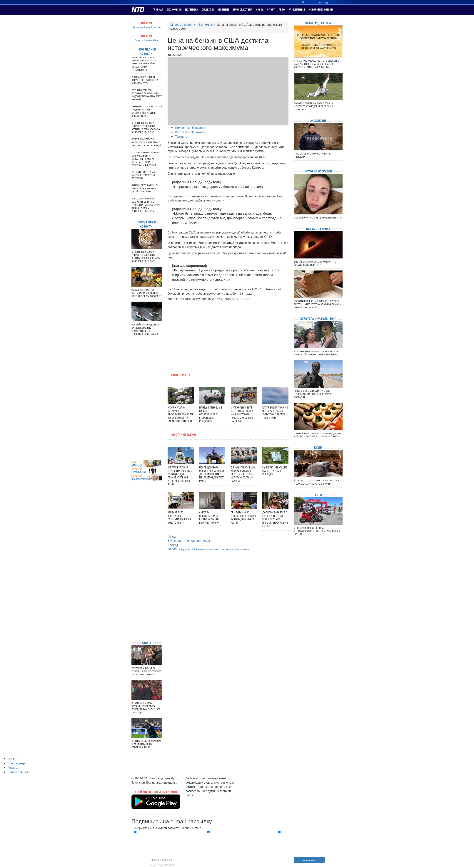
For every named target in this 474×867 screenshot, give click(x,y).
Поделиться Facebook (190, 127)
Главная (158, 9)
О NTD (12, 759)
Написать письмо (198, 799)
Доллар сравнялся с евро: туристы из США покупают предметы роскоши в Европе (275, 519)
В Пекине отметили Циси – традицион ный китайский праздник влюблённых (146, 111)
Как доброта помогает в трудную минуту (317, 217)
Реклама (13, 767)
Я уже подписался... (163, 865)
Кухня (318, 447)
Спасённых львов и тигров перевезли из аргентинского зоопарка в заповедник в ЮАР (145, 128)
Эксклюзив (318, 120)
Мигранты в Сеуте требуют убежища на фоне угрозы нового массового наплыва (242, 414)
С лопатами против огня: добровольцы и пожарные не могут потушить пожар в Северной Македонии (145, 159)
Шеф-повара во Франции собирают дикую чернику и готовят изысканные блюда (317, 435)
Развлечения (296, 9)
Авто (282, 9)
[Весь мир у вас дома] (132, 610)
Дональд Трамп (142, 27)
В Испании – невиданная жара (189, 540)
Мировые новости (182, 24)
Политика (191, 9)
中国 (326, 2)
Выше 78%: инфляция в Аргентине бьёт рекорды (274, 471)
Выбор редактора (318, 23)
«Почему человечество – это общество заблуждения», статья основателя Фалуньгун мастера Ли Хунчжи (316, 63)
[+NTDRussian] (132, 621)
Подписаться (309, 860)
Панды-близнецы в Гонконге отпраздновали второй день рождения (210, 414)
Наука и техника (318, 229)
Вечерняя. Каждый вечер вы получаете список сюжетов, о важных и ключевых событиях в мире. (166, 836)
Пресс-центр (16, 763)
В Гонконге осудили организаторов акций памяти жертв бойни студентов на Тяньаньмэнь (143, 63)
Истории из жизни (321, 9)
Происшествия (242, 9)
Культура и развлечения (318, 318)
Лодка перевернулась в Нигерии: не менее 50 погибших (144, 175)
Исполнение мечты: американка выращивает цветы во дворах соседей (146, 142)
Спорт (271, 9)
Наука (259, 9)
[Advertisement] (204, 335)
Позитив (223, 9)
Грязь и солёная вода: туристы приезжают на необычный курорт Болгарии (313, 394)
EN (320, 2)
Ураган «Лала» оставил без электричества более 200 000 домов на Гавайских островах (180, 414)
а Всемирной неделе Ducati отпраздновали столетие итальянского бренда (317, 531)
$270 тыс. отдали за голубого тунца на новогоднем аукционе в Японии (316, 482)
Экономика (174, 9)
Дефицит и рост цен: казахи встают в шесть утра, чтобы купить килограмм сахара (243, 474)
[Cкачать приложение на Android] (155, 806)
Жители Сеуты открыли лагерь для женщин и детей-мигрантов (144, 188)
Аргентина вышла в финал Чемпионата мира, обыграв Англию (146, 744)
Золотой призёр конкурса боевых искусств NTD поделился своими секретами (313, 106)
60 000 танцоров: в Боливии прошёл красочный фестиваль (208, 549)
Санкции (156, 27)
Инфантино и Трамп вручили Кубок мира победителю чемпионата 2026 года (145, 708)
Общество (208, 9)
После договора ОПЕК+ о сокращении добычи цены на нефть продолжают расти (211, 474)
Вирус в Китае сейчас (146, 40)
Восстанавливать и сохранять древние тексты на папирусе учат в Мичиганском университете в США (145, 205)
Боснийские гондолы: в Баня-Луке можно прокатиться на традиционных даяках (145, 329)
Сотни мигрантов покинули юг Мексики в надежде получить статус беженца (146, 95)
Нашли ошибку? (18, 772)
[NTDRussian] (132, 604)
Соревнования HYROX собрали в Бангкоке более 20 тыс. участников (146, 671)
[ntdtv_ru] (132, 632)
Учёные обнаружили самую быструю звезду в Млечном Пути (145, 80)
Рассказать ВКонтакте (190, 132)
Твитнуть (181, 136)
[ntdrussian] (132, 627)
